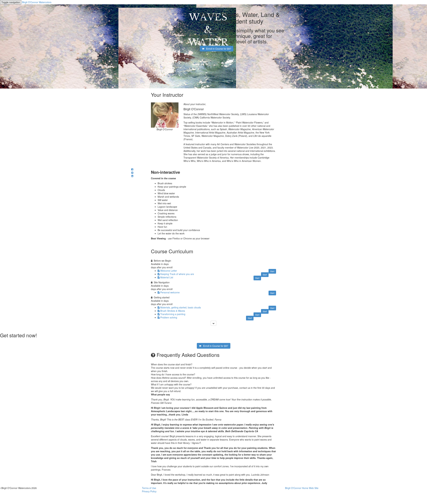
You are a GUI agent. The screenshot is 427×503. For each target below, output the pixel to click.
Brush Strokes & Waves (172, 310)
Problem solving (168, 317)
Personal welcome (170, 292)
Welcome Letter (168, 270)
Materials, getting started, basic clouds (180, 307)
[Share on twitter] (132, 172)
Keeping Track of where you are (177, 274)
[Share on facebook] (132, 169)
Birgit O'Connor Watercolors (36, 2)
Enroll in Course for (217, 48)
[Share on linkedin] (132, 176)
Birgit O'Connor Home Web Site (301, 488)
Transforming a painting (172, 314)
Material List (166, 277)
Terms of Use (149, 488)
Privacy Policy (149, 491)
